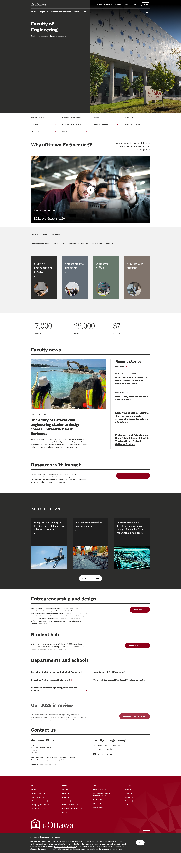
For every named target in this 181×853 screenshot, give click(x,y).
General (36, 793)
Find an (36, 797)
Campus (98, 790)
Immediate (38, 808)
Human (68, 805)
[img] (38, 4)
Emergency (38, 805)
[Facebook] (94, 754)
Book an (98, 807)
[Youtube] (111, 754)
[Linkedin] (107, 754)
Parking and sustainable (101, 794)
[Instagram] (103, 754)
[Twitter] (98, 754)
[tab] (40, 244)
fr (139, 12)
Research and (70, 808)
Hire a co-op (38, 801)
